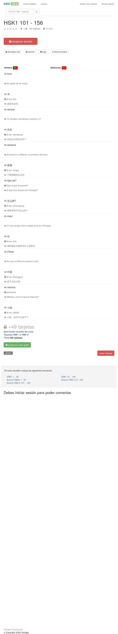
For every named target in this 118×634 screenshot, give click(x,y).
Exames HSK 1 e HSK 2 (16, 334)
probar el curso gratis (18, 344)
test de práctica (60, 51)
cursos (44, 3)
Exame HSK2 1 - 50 (16, 379)
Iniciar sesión (108, 3)
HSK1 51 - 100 (68, 376)
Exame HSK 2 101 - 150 (18, 382)
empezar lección (21, 41)
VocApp (49, 28)
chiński (8, 352)
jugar (44, 51)
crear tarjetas (29, 3)
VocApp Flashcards (13, 629)
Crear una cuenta (88, 3)
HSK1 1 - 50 (13, 376)
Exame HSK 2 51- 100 (72, 379)
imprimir (31, 51)
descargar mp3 (13, 51)
